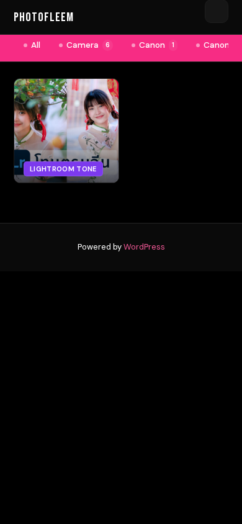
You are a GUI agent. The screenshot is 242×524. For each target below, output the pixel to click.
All (35, 45)
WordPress (144, 247)
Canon (156, 45)
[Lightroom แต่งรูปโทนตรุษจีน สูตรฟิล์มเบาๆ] (66, 131)
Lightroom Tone (63, 169)
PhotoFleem (44, 17)
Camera (88, 45)
